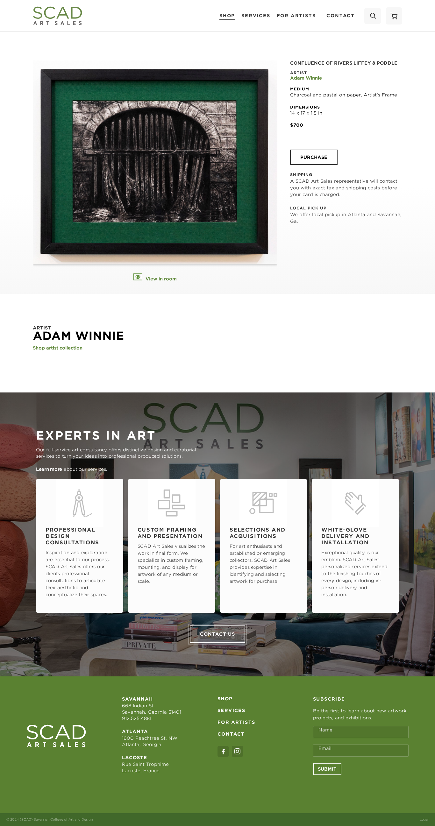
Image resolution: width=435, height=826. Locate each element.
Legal (424, 819)
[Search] (372, 16)
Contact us (217, 634)
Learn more (49, 469)
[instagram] (237, 751)
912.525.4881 (136, 718)
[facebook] (223, 751)
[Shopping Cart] (394, 16)
